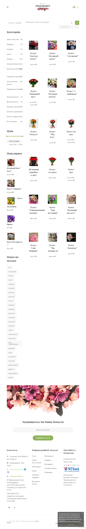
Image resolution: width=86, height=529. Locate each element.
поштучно (12, 338)
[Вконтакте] (9, 507)
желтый (11, 297)
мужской (11, 322)
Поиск (20, 23)
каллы (10, 301)
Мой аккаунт (49, 456)
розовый (11, 348)
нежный (11, 326)
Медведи (10, 44)
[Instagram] (14, 507)
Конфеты (10, 49)
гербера (11, 284)
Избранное (48, 472)
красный (11, 313)
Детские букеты (12, 102)
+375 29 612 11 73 (16, 469)
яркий (10, 377)
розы (10, 352)
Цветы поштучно (13, 39)
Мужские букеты (13, 97)
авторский (12, 271)
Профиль (48, 460)
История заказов (51, 468)
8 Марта (10, 59)
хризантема (12, 373)
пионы (10, 330)
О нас (34, 456)
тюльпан (11, 361)
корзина (11, 305)
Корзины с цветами (14, 107)
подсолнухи (12, 334)
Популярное (36, 467)
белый (10, 276)
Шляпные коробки (13, 112)
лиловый (11, 317)
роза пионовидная (13, 343)
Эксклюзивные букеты (12, 82)
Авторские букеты (13, 64)
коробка (11, 309)
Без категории (12, 121)
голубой (11, 288)
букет (10, 280)
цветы (9, 54)
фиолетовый (13, 365)
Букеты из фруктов (13, 116)
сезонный (11, 357)
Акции (34, 471)
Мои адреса (49, 464)
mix (9, 267)
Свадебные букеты (14, 76)
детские (11, 292)
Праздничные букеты (14, 89)
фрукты (11, 369)
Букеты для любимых (14, 69)
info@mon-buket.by (16, 476)
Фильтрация (14, 141)
